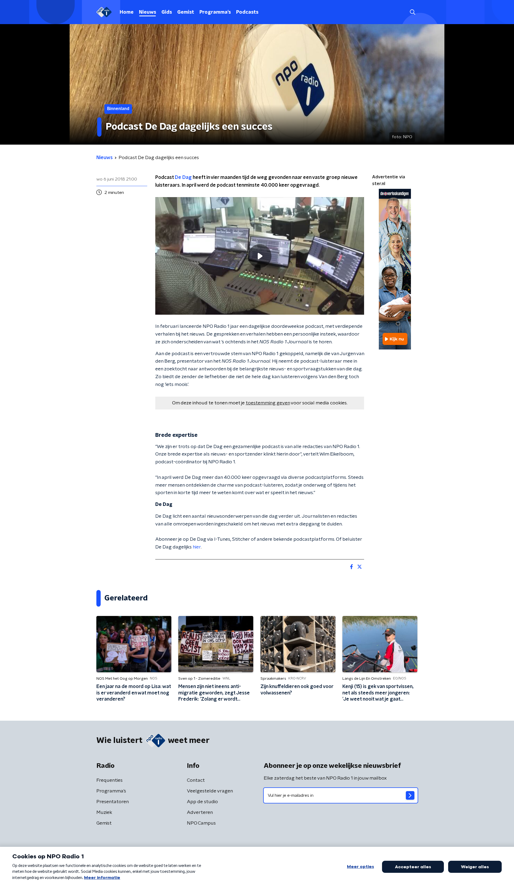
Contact (196, 780)
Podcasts (247, 12)
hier (197, 547)
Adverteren (200, 812)
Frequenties (109, 780)
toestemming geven (268, 403)
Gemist (185, 12)
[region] (259, 256)
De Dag (183, 177)
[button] (412, 12)
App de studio (202, 801)
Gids (166, 12)
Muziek (104, 812)
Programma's (215, 12)
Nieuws (147, 12)
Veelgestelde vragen (210, 791)
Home (127, 12)
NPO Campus (201, 823)
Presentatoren (112, 801)
